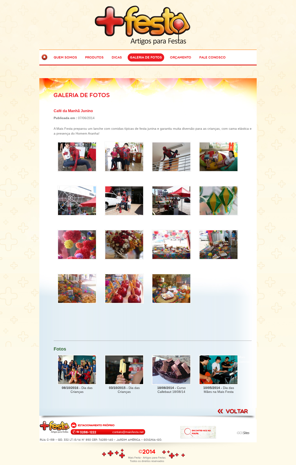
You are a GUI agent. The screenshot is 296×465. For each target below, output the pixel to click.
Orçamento (180, 57)
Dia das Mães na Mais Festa (218, 390)
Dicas (117, 57)
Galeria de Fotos (146, 57)
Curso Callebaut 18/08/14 (171, 390)
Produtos (94, 57)
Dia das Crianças (77, 390)
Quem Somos (65, 57)
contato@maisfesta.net (128, 432)
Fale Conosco (212, 57)
